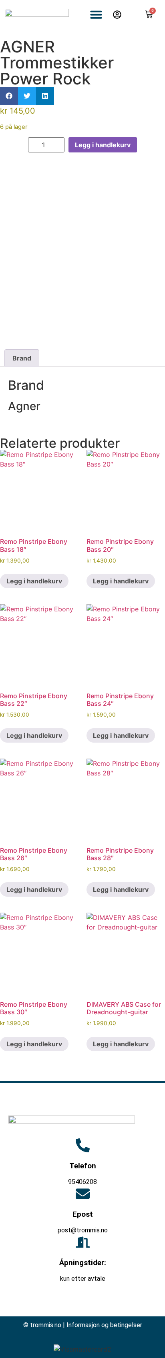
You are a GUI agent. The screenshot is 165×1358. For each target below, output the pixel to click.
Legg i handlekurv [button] (34, 581)
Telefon (82, 1165)
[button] (96, 14)
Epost (82, 1214)
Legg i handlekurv (103, 145)
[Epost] (83, 1194)
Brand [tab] (21, 358)
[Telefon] (83, 1145)
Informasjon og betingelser (104, 1325)
